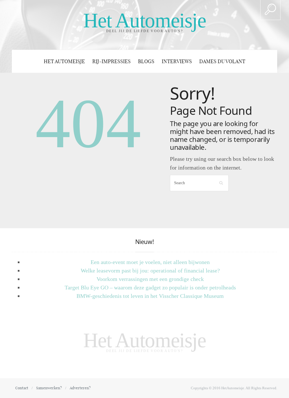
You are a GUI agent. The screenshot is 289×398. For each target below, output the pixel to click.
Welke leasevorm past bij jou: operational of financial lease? (150, 270)
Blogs (146, 61)
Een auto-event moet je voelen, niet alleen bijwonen (150, 262)
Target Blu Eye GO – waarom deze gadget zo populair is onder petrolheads (150, 287)
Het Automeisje (144, 20)
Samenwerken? (49, 388)
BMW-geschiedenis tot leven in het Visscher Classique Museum (150, 296)
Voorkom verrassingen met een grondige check (150, 279)
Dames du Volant (222, 61)
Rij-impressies (111, 61)
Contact (21, 388)
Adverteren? (80, 388)
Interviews (177, 61)
